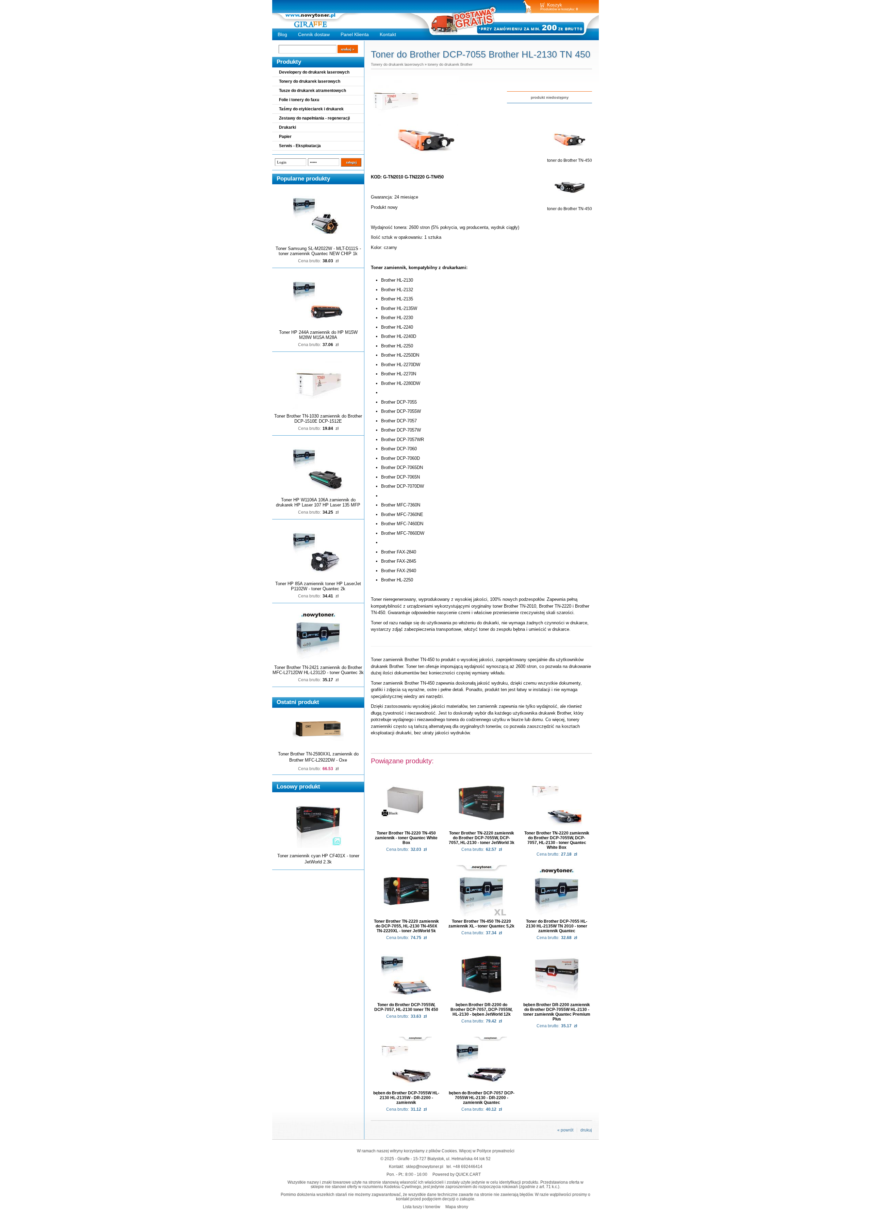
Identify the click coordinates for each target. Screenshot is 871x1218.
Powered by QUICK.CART (456, 1174)
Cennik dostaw (314, 34)
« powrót (565, 1130)
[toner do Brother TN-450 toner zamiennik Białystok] (415, 162)
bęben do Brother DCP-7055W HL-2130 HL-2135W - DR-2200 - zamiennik (406, 1098)
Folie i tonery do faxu (299, 99)
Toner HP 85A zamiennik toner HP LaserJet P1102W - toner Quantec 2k (318, 586)
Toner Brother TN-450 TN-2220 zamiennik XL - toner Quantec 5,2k (481, 923)
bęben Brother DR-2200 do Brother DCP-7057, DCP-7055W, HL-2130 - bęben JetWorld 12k (481, 1009)
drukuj (586, 1130)
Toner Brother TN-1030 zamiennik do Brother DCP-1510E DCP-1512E (318, 418)
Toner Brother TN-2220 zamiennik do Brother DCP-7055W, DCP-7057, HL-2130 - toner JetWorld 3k (481, 838)
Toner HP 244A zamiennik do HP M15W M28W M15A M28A (318, 335)
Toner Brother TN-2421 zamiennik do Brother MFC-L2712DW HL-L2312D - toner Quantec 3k (318, 670)
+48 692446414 (467, 1166)
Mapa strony (456, 1206)
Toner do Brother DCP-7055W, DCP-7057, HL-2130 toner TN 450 (406, 1007)
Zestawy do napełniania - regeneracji (314, 118)
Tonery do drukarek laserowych (309, 81)
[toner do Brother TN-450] (569, 155)
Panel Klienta (355, 34)
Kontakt (388, 34)
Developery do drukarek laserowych (314, 72)
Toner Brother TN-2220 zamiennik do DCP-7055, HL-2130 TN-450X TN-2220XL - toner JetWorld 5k (406, 926)
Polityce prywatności (495, 1151)
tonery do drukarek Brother (450, 64)
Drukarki (287, 127)
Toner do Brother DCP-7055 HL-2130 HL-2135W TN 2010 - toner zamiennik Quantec (556, 926)
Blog (282, 34)
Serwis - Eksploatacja (300, 145)
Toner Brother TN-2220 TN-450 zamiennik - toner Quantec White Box (406, 838)
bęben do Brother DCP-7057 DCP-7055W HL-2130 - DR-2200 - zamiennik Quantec (481, 1098)
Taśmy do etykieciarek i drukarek (311, 109)
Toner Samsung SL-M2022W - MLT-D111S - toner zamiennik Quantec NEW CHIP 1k (318, 251)
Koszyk (554, 4)
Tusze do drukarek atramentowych (312, 90)
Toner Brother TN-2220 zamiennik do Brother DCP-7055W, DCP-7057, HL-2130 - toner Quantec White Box (556, 840)
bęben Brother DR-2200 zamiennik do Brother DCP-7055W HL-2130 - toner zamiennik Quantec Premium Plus (556, 1011)
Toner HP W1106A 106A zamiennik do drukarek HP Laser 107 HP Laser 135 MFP (318, 502)
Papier (285, 136)
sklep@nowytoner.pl (424, 1166)
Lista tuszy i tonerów (421, 1206)
